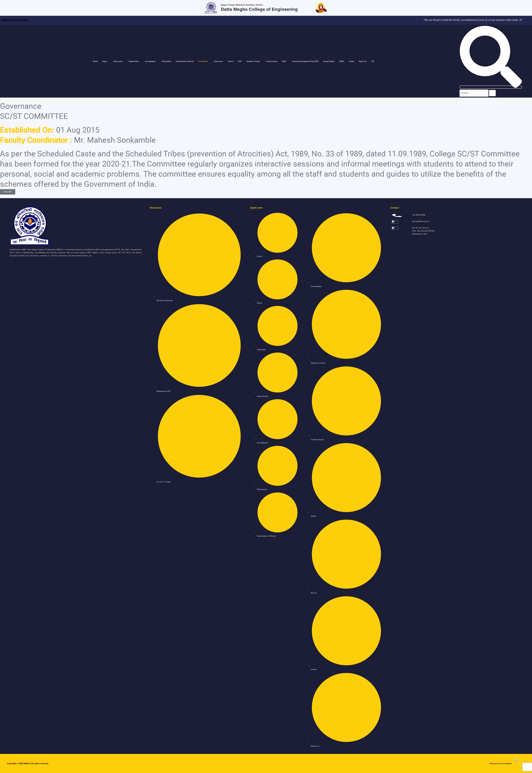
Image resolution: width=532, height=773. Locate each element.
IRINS (341, 61)
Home (95, 61)
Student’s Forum (253, 61)
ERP (240, 61)
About (104, 61)
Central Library (271, 61)
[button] (105, 61)
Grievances (218, 61)
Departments (134, 61)
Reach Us (363, 61)
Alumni (230, 61)
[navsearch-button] (491, 87)
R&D (284, 61)
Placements (166, 61)
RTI (372, 61)
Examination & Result (184, 61)
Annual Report (329, 61)
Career (351, 61)
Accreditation (150, 61)
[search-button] (492, 93)
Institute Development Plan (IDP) (305, 61)
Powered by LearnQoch (501, 763)
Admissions (118, 61)
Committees (203, 61)
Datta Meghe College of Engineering (259, 9)
